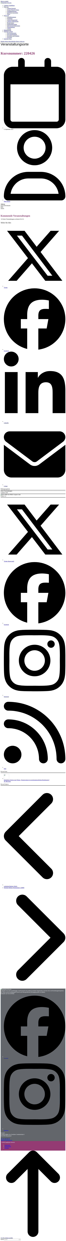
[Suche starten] (20, 1239)
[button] (12, 41)
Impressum (7, 1145)
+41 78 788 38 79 (5, 1138)
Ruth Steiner (7, 201)
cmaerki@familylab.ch (6, 1140)
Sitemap (7, 1148)
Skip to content (4, 1)
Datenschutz (8, 1146)
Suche (2, 1239)
